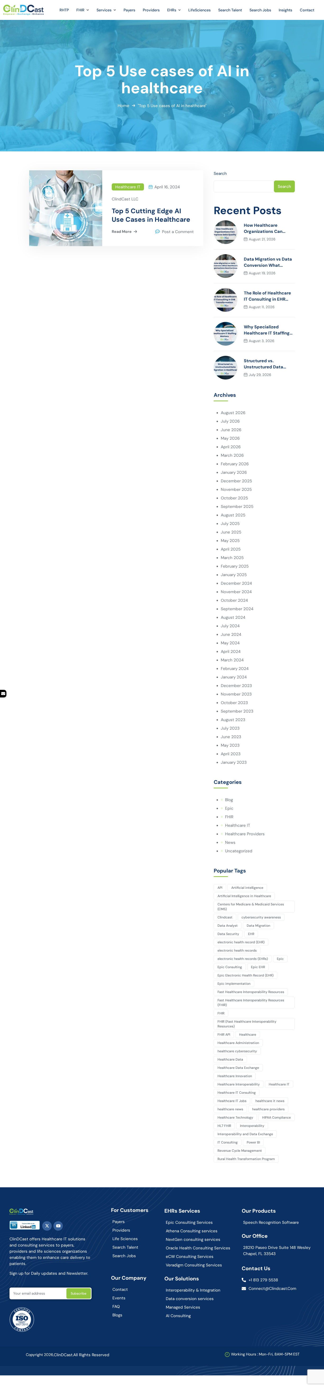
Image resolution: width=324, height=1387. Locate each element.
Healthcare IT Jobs (232, 1101)
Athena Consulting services (192, 1230)
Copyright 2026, (40, 1354)
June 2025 (231, 532)
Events (118, 1298)
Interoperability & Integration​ (193, 1290)
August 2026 (233, 412)
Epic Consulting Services (189, 1222)
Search (220, 173)
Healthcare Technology (235, 1117)
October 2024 (234, 600)
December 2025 (236, 480)
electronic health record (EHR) (241, 942)
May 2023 (230, 745)
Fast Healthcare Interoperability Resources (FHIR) (251, 1002)
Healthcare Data (230, 1059)
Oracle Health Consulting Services (198, 1248)
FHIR (229, 816)
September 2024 (237, 608)
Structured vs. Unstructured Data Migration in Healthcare (268, 364)
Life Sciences (125, 1238)
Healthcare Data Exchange (238, 1068)
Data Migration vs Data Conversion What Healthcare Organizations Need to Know (268, 262)
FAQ (116, 1306)
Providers (121, 1230)
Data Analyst (228, 925)
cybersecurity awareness (261, 917)
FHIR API (224, 1034)
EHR (251, 934)
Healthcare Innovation (235, 1076)
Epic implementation (234, 983)
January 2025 (234, 574)
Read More (122, 231)
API (220, 888)
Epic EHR (258, 967)
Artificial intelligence (247, 888)
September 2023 (237, 711)
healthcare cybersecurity (237, 1051)
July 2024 (230, 625)
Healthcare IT (127, 187)
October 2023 (234, 702)
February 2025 (235, 566)
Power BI (253, 1142)
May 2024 (230, 643)
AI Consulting (178, 1315)
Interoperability (252, 1126)
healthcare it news (269, 1101)
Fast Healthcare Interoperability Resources (251, 992)
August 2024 (233, 617)
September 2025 (237, 506)
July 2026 (230, 421)
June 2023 (231, 736)
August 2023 (233, 719)
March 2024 (232, 660)
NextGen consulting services (193, 1239)
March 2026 (232, 455)
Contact (120, 1289)
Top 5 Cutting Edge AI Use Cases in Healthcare (151, 215)
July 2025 (230, 523)
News (230, 842)
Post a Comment (178, 231)
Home (123, 105)
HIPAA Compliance (276, 1117)
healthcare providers (268, 1109)
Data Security (228, 934)
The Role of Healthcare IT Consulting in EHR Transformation (267, 296)
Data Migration (258, 925)
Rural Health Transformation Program (246, 1159)
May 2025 (230, 540)
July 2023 (230, 728)
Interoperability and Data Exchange (245, 1134)
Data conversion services (190, 1298)
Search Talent (125, 1247)
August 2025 (233, 515)
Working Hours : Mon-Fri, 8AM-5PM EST (265, 1354)
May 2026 (230, 438)
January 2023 (234, 762)
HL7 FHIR (224, 1126)
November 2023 (236, 694)
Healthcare (247, 1034)
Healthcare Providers (245, 833)
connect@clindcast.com (272, 1288)
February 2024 (235, 668)
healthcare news (230, 1109)
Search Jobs (124, 1255)
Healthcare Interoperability (239, 1084)
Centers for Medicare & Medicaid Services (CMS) (251, 906)
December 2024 (236, 583)
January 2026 (234, 472)
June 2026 (231, 429)
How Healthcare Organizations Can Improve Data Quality (266, 228)
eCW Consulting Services (189, 1256)
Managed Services (183, 1307)
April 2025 (231, 549)
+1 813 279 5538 (263, 1280)
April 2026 (231, 446)
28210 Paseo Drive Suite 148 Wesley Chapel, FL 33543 (276, 1250)
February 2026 (235, 463)
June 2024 (231, 634)
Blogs (117, 1315)
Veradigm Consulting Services (194, 1265)
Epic (229, 808)
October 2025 (234, 498)
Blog (229, 799)
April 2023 (231, 753)
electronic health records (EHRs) (243, 959)
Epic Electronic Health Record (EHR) (245, 975)
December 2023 (236, 685)
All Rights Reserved (91, 1354)
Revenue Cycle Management (240, 1150)
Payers (118, 1221)
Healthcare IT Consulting (237, 1092)
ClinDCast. (63, 1354)
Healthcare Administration (238, 1043)
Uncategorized (238, 851)
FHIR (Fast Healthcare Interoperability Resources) (247, 1023)
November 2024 (236, 591)
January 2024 (234, 677)
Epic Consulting (230, 967)
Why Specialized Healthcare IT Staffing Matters (267, 330)
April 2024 (231, 651)
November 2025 (236, 489)
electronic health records (237, 950)
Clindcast (225, 917)
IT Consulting (228, 1142)
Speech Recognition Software (271, 1222)
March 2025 (232, 557)
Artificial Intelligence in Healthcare (244, 896)
